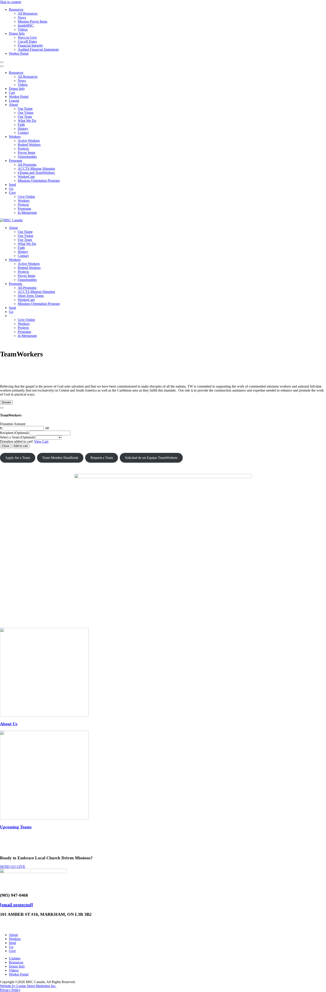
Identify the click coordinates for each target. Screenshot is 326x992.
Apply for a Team (17, 458)
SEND (5, 866)
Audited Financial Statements (38, 49)
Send (12, 184)
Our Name (25, 108)
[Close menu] (2, 66)
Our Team (25, 116)
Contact (23, 132)
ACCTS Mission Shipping (36, 168)
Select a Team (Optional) (17, 437)
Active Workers (29, 140)
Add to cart (21, 446)
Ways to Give (27, 37)
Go (11, 188)
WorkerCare (26, 176)
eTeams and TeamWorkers (36, 172)
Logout (14, 100)
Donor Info (17, 33)
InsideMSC (26, 25)
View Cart (41, 441)
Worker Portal (18, 53)
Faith (21, 124)
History (23, 128)
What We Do (27, 120)
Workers (15, 136)
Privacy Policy (10, 990)
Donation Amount (12, 424)
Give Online (26, 196)
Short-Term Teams (31, 296)
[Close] (2, 407)
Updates (14, 958)
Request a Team (101, 458)
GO (13, 866)
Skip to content (10, 2)
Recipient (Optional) (14, 433)
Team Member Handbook (60, 458)
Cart (12, 92)
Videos (22, 29)
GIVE (21, 866)
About (13, 104)
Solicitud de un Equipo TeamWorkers (151, 458)
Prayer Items (26, 152)
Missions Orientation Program (39, 180)
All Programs (27, 164)
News (22, 17)
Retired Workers (29, 144)
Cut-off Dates (27, 41)
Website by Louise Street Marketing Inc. (28, 986)
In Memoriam (27, 212)
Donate (6, 402)
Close (5, 446)
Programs (15, 160)
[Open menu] (2, 62)
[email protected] (16, 904)
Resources (16, 9)
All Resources (27, 13)
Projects (23, 148)
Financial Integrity (30, 45)
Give (12, 192)
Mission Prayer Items (32, 21)
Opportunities (27, 156)
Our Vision (25, 112)
